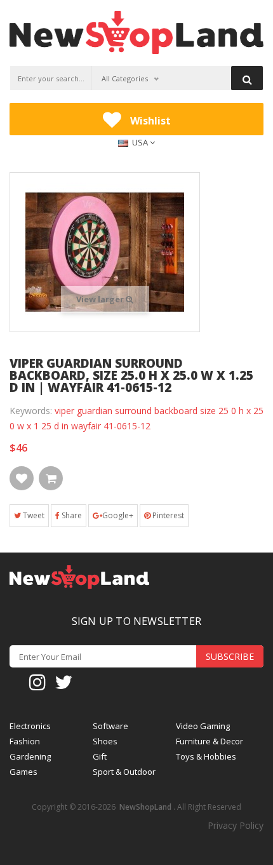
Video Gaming (203, 726)
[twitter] (63, 681)
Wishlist (149, 121)
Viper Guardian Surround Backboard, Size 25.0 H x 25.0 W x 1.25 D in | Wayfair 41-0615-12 (131, 375)
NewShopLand (145, 806)
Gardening (30, 757)
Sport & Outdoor (124, 772)
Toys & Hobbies (206, 757)
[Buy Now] (51, 478)
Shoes (105, 741)
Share (71, 515)
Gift (100, 757)
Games (23, 772)
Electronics (30, 726)
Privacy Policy (235, 825)
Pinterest (167, 515)
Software (110, 726)
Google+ (117, 515)
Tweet (32, 515)
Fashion (25, 741)
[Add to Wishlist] (22, 478)
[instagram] (37, 681)
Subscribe (230, 656)
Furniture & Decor (209, 741)
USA (140, 142)
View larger (101, 299)
